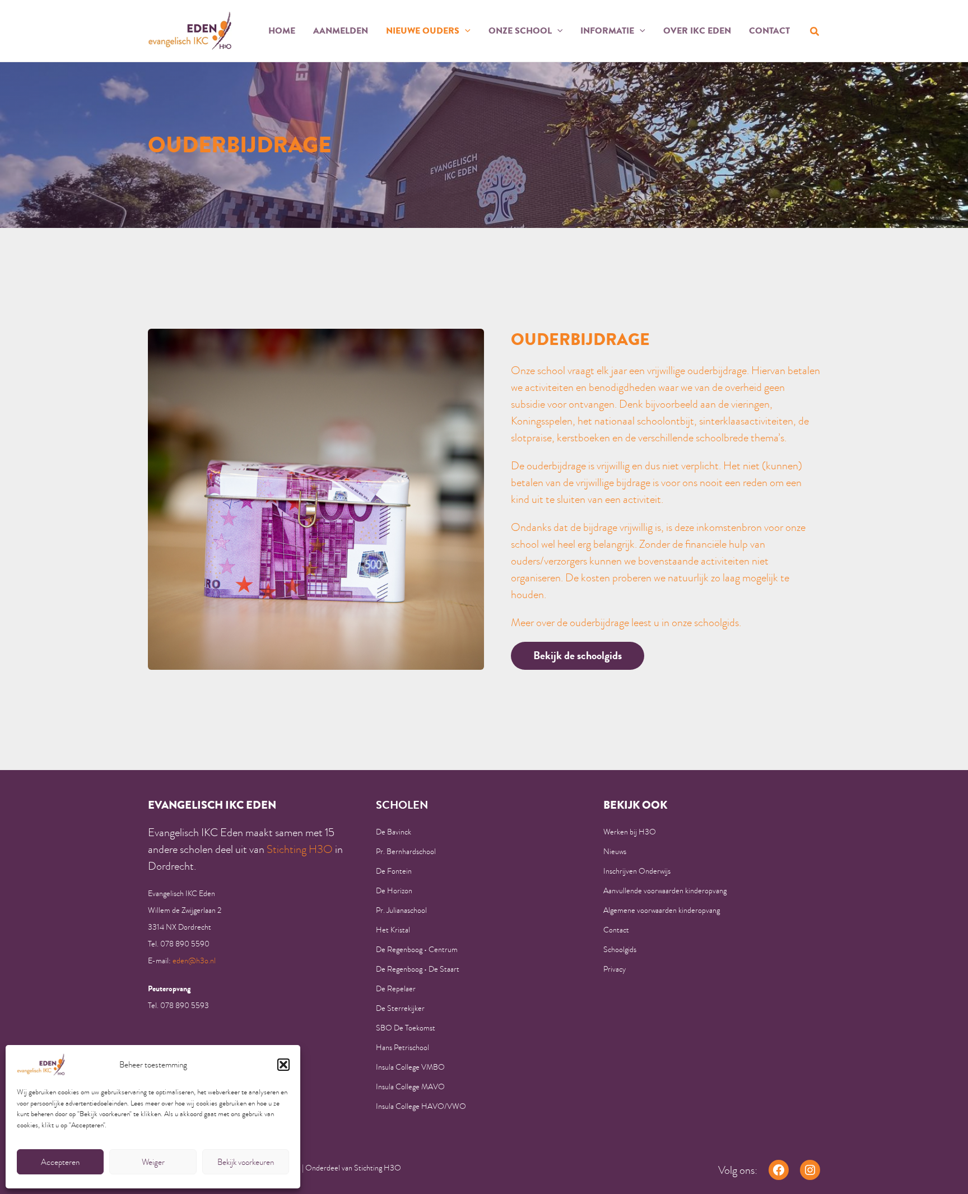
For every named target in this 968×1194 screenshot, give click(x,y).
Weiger (153, 1162)
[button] (283, 1064)
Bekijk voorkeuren (245, 1162)
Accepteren (60, 1162)
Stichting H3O (300, 849)
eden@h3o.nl (194, 960)
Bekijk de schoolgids (577, 655)
